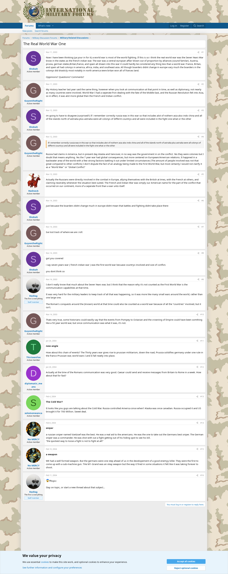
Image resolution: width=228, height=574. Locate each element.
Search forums (41, 30)
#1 (202, 52)
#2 (202, 84)
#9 (202, 279)
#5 (202, 174)
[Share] (198, 52)
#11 (202, 340)
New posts (27, 30)
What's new (44, 25)
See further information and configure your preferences (52, 567)
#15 (202, 449)
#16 (202, 475)
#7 (202, 227)
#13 (202, 396)
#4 (202, 136)
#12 (202, 367)
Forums (29, 25)
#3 (202, 110)
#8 (202, 253)
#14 (202, 423)
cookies (45, 561)
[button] (53, 26)
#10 (202, 314)
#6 (202, 200)
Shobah (33, 68)
